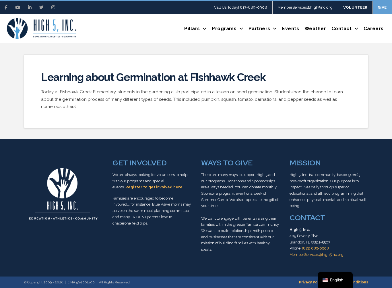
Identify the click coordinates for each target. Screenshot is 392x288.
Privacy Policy (311, 282)
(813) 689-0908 (315, 248)
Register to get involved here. (154, 187)
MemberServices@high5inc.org (317, 254)
